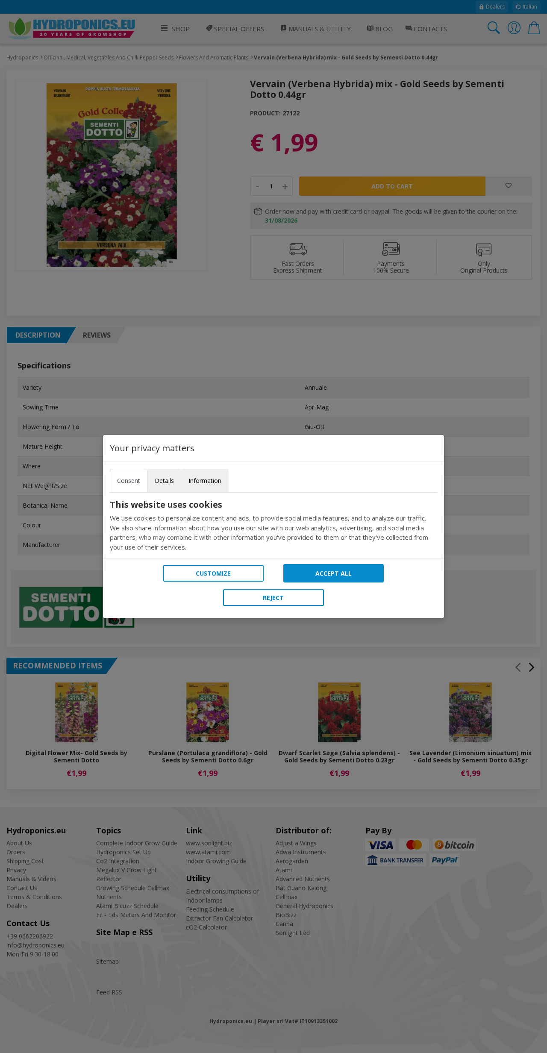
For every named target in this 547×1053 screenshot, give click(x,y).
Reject (273, 598)
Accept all (333, 573)
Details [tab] (164, 480)
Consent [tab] (128, 480)
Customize (213, 573)
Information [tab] (204, 480)
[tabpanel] (273, 526)
